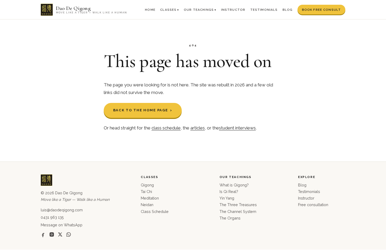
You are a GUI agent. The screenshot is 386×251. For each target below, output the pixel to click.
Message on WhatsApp (61, 225)
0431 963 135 (52, 217)
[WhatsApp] (68, 234)
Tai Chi (146, 191)
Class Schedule (155, 211)
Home (150, 10)
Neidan (147, 204)
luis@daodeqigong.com (62, 210)
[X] (60, 234)
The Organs (230, 218)
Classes (168, 10)
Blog (288, 10)
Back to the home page (140, 110)
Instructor (233, 10)
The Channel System (238, 211)
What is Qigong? (234, 185)
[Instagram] (51, 234)
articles (197, 127)
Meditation (150, 198)
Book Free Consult (321, 10)
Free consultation (313, 204)
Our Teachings (199, 10)
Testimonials (264, 10)
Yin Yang (227, 198)
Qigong (147, 185)
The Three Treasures (238, 204)
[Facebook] (43, 234)
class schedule (166, 127)
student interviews (237, 127)
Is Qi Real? (229, 191)
